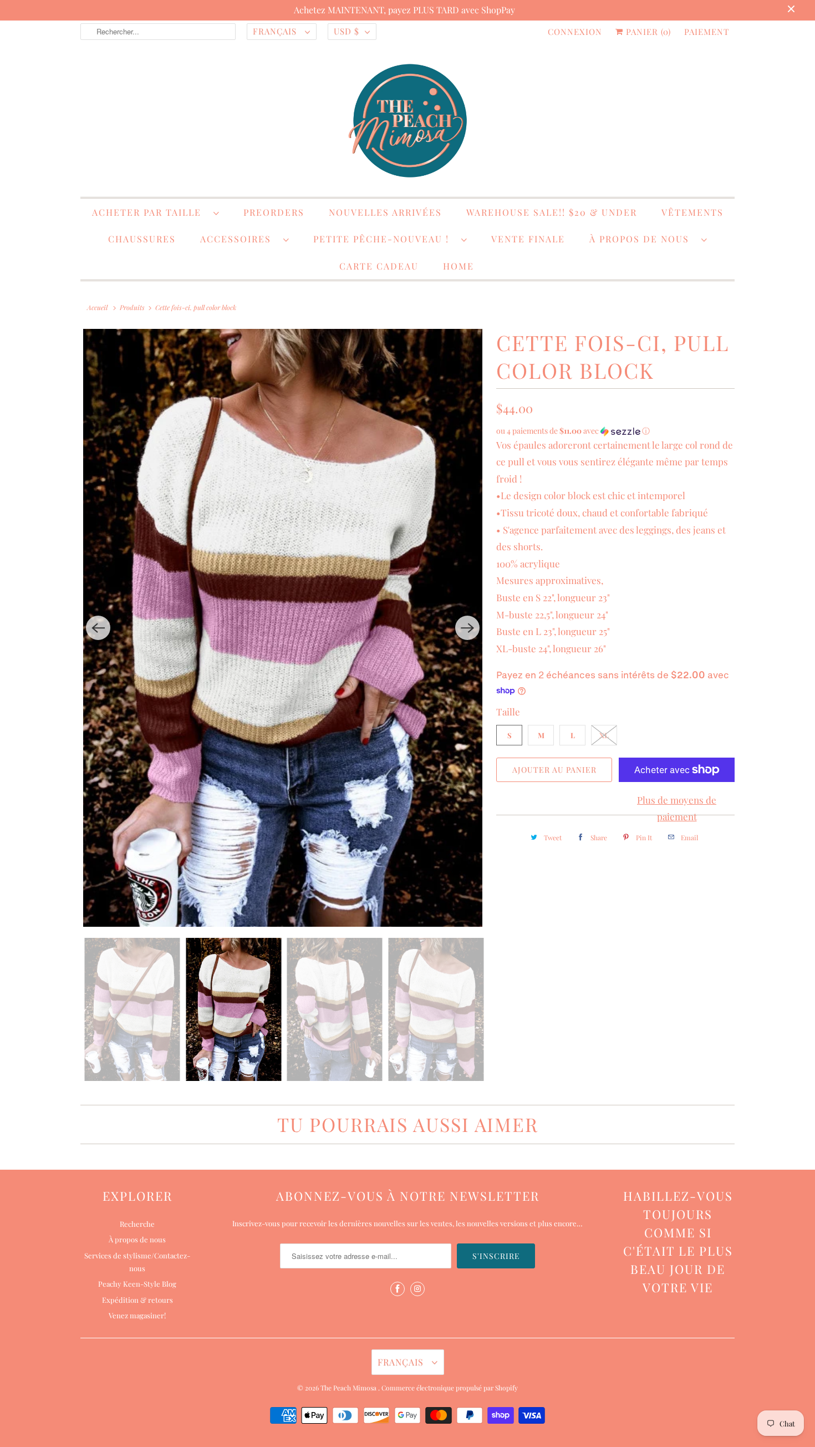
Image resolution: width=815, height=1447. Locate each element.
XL (604, 735)
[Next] (467, 628)
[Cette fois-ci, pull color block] (282, 628)
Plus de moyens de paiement (676, 808)
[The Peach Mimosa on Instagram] (417, 1289)
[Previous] (98, 628)
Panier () (647, 31)
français (276, 31)
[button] (615, 430)
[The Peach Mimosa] (407, 122)
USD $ (346, 31)
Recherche (137, 1223)
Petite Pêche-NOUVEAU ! (384, 239)
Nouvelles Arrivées (385, 212)
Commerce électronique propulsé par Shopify (449, 1387)
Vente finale (528, 239)
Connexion (575, 31)
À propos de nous (642, 239)
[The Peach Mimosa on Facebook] (397, 1289)
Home (458, 266)
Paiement (706, 31)
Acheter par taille (150, 212)
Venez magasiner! (137, 1315)
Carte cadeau (379, 266)
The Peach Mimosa (349, 1387)
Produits (132, 307)
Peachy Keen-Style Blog (137, 1283)
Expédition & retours (137, 1299)
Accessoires (239, 239)
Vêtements (692, 212)
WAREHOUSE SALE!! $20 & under (551, 212)
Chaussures (142, 239)
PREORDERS (273, 212)
